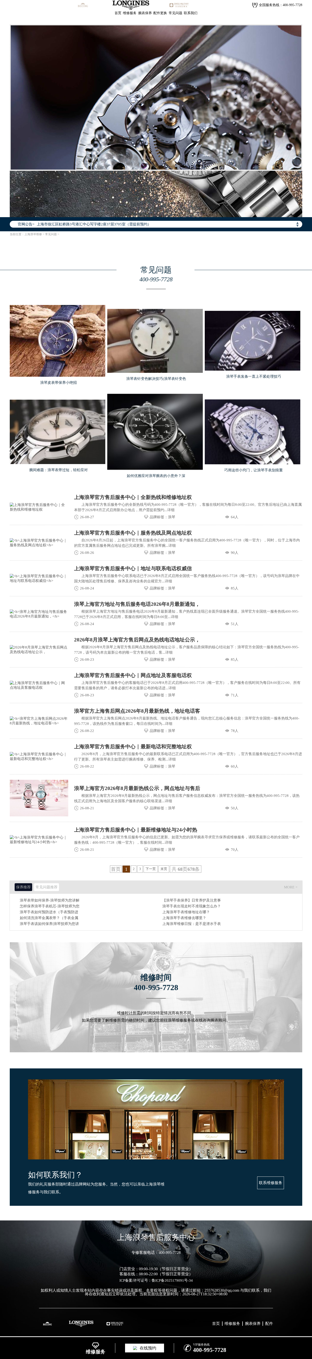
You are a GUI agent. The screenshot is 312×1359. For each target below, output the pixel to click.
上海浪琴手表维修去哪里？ (184, 918)
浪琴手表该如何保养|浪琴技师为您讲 (49, 924)
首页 (118, 13)
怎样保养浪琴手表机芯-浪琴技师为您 (49, 906)
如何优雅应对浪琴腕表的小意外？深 (156, 476)
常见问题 (175, 13)
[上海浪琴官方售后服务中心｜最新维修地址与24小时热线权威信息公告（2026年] (39, 839)
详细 (171, 510)
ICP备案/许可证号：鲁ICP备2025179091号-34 (156, 1280)
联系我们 (190, 13)
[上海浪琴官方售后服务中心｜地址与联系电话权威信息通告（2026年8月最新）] (39, 578)
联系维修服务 (270, 1183)
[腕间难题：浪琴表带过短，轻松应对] (57, 432)
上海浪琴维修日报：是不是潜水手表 (191, 924)
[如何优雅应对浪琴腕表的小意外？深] (155, 432)
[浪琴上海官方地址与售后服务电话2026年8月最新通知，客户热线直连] (39, 614)
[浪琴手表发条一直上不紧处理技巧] (252, 341)
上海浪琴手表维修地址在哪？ (186, 912)
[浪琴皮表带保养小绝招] (57, 341)
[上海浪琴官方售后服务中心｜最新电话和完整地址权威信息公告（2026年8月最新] (39, 756)
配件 (269, 1323)
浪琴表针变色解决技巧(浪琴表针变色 (156, 379)
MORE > (290, 887)
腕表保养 (145, 13)
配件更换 (160, 13)
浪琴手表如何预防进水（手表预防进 (49, 912)
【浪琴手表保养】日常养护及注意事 (191, 900)
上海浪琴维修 (33, 234)
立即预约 (156, 643)
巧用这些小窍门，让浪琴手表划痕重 (253, 470)
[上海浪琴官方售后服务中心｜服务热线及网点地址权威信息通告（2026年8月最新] (39, 543)
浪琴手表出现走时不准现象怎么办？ (191, 906)
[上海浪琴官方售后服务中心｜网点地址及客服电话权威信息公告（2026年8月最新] (39, 685)
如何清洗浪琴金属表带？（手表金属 (49, 918)
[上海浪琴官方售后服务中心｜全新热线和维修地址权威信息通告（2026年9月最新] (39, 507)
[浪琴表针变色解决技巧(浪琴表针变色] (155, 341)
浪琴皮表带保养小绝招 (58, 383)
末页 (163, 869)
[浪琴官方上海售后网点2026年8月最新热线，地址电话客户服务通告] (39, 721)
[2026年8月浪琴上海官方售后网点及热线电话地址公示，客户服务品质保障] (39, 649)
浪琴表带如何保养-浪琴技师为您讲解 (49, 900)
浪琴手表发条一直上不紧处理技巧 (253, 376)
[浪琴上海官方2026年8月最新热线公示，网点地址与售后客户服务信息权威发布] (39, 798)
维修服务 (129, 13)
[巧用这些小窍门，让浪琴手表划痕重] (252, 431)
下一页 (151, 869)
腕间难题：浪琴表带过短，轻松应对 (58, 470)
